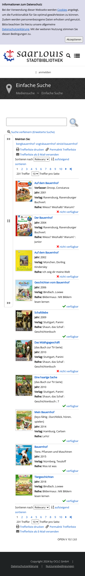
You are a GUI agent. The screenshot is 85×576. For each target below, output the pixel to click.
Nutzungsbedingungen (60, 566)
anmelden (45, 72)
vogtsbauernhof (45, 144)
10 (60, 169)
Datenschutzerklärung (15, 29)
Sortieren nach (24, 159)
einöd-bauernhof (67, 144)
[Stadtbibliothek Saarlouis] (33, 55)
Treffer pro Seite (49, 174)
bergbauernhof (25, 144)
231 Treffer (23, 174)
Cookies (62, 10)
